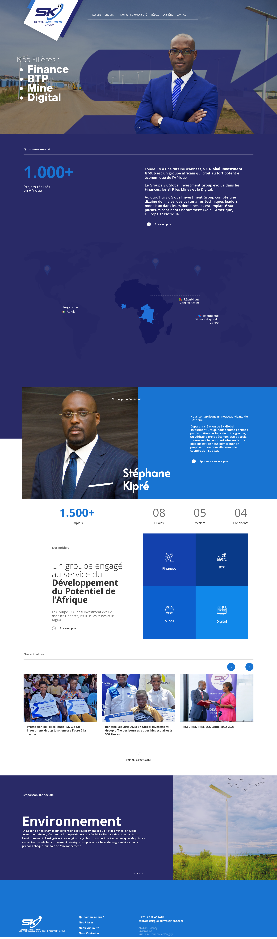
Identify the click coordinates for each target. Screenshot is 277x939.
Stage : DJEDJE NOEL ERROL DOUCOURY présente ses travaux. (212, 728)
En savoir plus (163, 224)
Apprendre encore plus (213, 461)
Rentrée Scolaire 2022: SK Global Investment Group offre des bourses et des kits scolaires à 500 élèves (60, 730)
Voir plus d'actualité (138, 760)
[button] (249, 667)
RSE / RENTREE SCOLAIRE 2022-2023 (130, 727)
